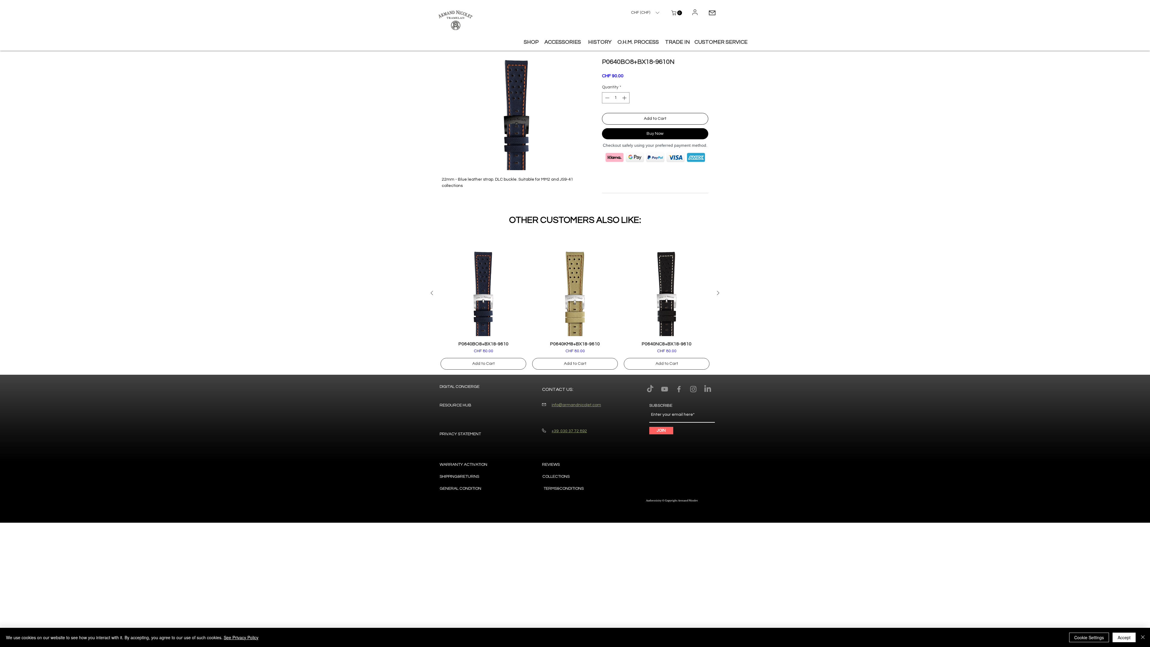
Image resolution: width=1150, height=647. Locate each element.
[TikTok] (650, 389)
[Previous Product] (431, 293)
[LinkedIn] (707, 389)
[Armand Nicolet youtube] (664, 389)
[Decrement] (606, 98)
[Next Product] (718, 293)
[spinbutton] (615, 98)
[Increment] (625, 98)
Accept (1124, 637)
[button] (677, 12)
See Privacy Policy (241, 637)
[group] (575, 310)
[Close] (1142, 637)
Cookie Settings (1089, 637)
